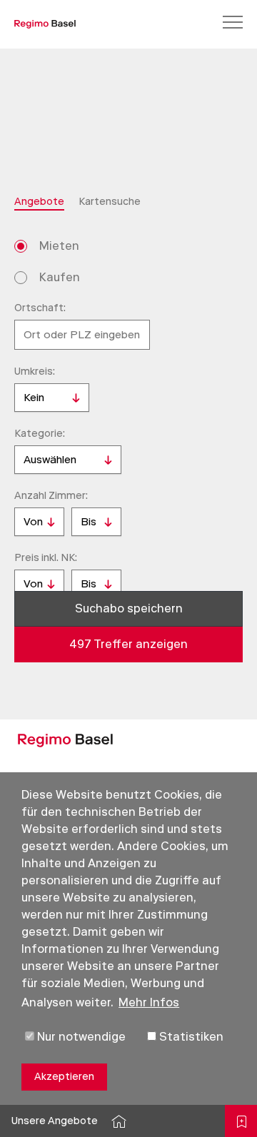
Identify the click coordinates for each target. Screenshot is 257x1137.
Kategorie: (39, 434)
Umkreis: (34, 371)
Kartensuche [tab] (110, 202)
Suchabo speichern (129, 608)
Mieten (59, 246)
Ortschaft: (40, 308)
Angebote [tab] (39, 202)
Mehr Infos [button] (149, 1002)
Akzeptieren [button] (64, 1077)
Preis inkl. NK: (45, 558)
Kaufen (59, 277)
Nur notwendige (80, 1036)
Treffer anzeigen (128, 644)
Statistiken (189, 1036)
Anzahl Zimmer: (51, 496)
